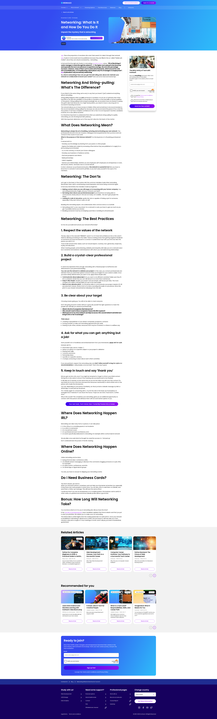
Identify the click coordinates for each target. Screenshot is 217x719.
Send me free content (142, 106)
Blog (120, 7)
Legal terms (64, 714)
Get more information (131, 3)
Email (66, 651)
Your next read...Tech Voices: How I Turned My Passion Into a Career (92, 404)
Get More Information (145, 701)
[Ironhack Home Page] (66, 3)
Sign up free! (91, 668)
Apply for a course (148, 3)
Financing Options (90, 7)
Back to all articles (68, 12)
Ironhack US (64, 682)
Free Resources (102, 7)
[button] (64, 7)
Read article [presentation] (72, 569)
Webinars (112, 7)
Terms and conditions (75, 714)
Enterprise (131, 7)
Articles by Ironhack (96, 38)
